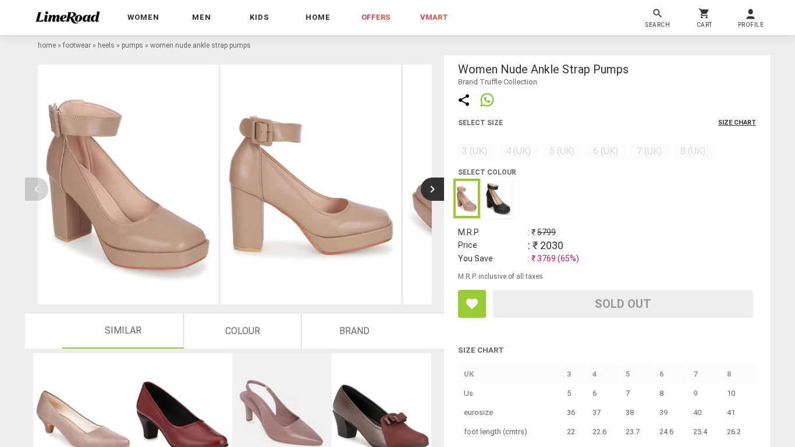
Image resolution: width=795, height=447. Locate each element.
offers (376, 17)
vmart (434, 17)
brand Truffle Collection (497, 81)
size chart (737, 122)
